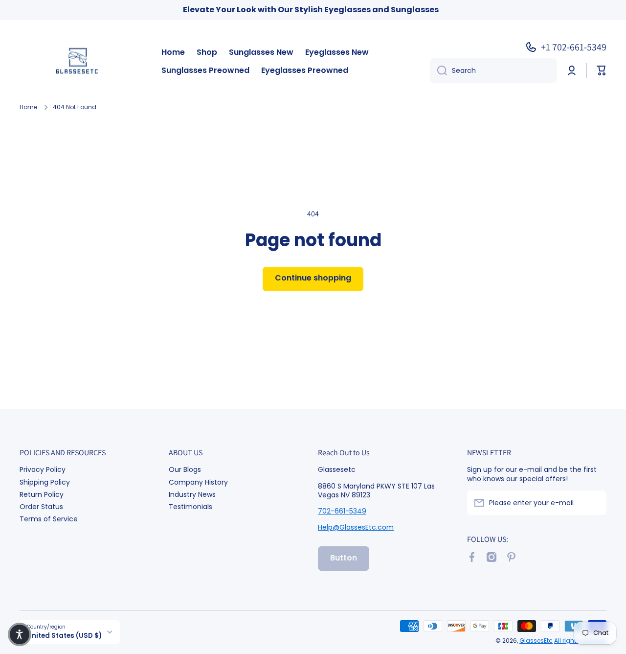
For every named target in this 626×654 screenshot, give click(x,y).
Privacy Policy (43, 469)
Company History (198, 482)
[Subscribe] (594, 502)
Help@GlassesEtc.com (356, 527)
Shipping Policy (45, 482)
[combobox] (493, 70)
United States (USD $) (64, 635)
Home (28, 107)
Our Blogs (185, 469)
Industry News (192, 494)
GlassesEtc (536, 640)
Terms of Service (49, 518)
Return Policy (42, 494)
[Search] (438, 70)
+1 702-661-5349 (573, 47)
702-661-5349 (342, 511)
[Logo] (81, 61)
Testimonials (190, 506)
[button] (601, 70)
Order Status (41, 506)
